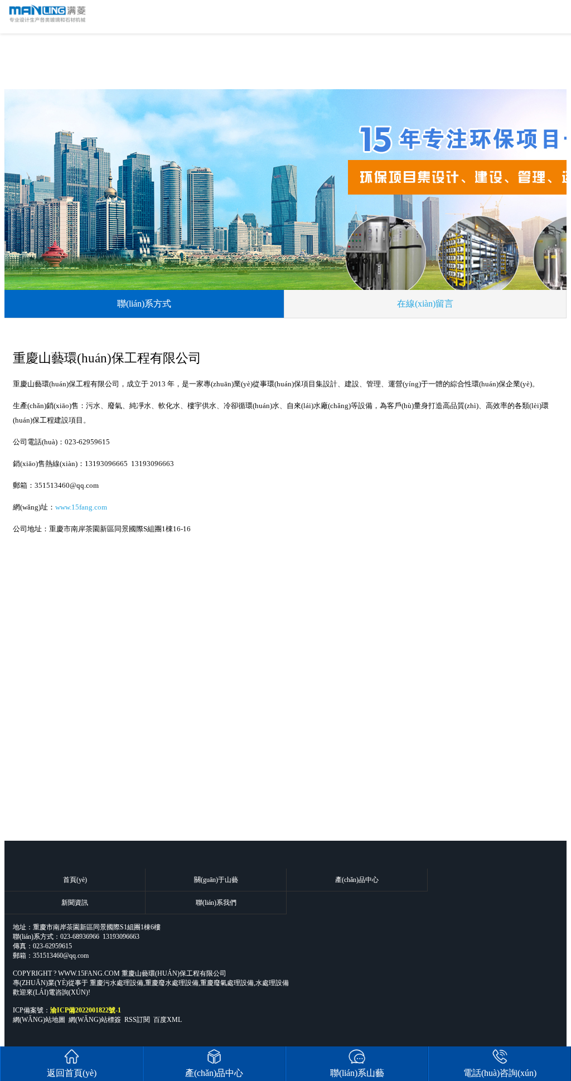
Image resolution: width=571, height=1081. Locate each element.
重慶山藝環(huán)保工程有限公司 (174, 973)
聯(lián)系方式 (144, 303)
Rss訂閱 (137, 1020)
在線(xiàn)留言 (425, 303)
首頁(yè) (75, 880)
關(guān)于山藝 (216, 880)
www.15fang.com (81, 507)
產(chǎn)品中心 (357, 880)
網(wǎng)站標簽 (95, 1020)
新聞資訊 (74, 903)
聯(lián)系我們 (216, 903)
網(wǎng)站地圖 (39, 1020)
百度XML (167, 1020)
